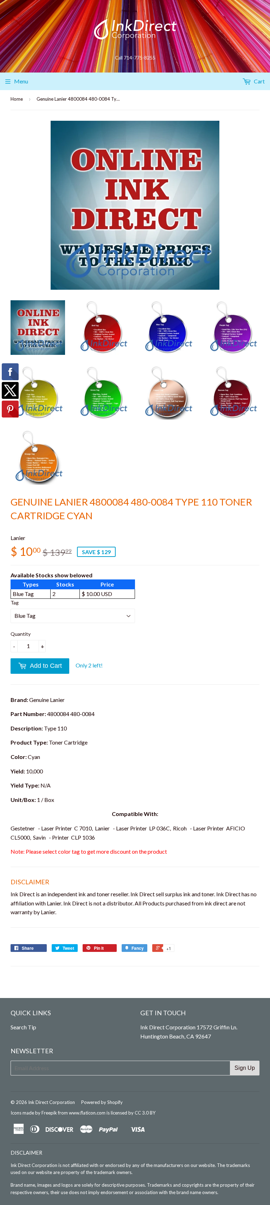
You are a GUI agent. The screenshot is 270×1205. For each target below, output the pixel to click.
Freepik (49, 1113)
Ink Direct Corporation (51, 1102)
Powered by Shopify (102, 1102)
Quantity (21, 634)
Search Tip (23, 1027)
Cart (259, 81)
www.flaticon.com (87, 1113)
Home (17, 99)
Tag (15, 602)
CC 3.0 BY (145, 1113)
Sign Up (244, 1068)
